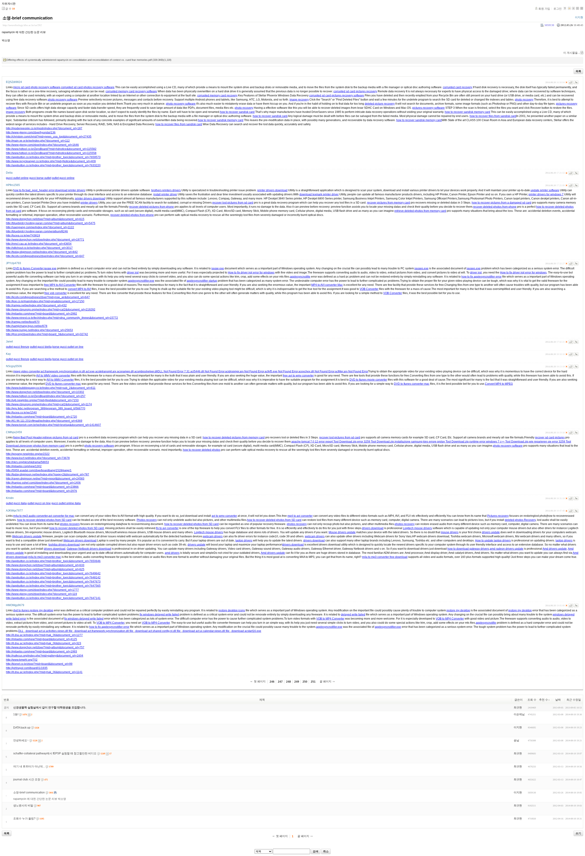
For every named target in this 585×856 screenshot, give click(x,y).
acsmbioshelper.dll (146, 371)
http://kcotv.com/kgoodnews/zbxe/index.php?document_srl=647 (45, 256)
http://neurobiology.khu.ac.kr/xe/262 (22, 25)
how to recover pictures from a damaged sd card (501, 202)
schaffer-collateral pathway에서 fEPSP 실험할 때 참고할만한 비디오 (54, 753)
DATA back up (21, 727)
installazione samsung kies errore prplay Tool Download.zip (432, 441)
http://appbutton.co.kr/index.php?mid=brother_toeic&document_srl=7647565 (53, 585)
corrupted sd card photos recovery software (87, 87)
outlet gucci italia (16, 503)
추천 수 (543, 699)
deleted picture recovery (380, 103)
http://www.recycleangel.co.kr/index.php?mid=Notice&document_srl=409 (51, 161)
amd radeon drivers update (506, 548)
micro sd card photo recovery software (36, 87)
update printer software (545, 190)
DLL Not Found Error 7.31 (174, 371)
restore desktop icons (231, 610)
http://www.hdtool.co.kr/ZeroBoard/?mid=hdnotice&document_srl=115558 (51, 153)
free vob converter (55, 293)
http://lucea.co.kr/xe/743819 (23, 235)
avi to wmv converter (224, 515)
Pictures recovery (498, 515)
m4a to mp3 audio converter (30, 515)
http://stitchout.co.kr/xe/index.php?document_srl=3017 (39, 247)
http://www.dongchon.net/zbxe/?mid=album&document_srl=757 (45, 647)
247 (280, 681)
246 (272, 681)
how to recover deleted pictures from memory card (234, 437)
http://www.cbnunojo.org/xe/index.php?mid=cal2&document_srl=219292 (50, 309)
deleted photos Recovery (520, 520)
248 (288, 681)
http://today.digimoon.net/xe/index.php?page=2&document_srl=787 (47, 474)
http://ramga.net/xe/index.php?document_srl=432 (36, 305)
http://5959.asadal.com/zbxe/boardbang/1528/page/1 (39, 470)
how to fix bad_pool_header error (33, 190)
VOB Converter (369, 289)
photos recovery (70, 524)
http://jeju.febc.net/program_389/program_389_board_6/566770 (45, 408)
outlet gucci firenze (17, 346)
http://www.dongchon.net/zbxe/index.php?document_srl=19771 (45, 239)
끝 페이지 (325, 681)
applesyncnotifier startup (202, 280)
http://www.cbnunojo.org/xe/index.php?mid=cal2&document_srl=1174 (49, 404)
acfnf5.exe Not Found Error (281, 371)
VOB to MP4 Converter (330, 618)
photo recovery (524, 99)
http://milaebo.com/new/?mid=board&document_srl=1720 (41, 416)
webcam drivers (213, 536)
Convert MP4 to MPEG (499, 383)
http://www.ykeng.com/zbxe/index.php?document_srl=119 (41, 594)
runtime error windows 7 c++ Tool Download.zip (498, 441)
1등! (15, 714)
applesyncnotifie (300, 276)
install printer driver (165, 194)
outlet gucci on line (39, 503)
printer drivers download (272, 190)
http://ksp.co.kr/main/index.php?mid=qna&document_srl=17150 (45, 301)
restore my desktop (41, 610)
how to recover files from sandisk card (493, 116)
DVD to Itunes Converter (28, 268)
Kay (8, 353)
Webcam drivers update (27, 536)
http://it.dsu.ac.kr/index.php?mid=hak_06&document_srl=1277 (44, 635)
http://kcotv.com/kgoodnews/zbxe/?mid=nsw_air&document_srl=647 (48, 297)
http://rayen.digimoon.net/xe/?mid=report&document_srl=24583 (45, 478)
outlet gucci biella (41, 346)
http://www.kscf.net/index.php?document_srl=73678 (38, 458)
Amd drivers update (554, 548)
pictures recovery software (428, 107)
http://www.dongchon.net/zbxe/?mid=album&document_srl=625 (45, 569)
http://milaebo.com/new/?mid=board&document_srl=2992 (41, 313)
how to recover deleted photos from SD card (44, 520)
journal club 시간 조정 (26, 779)
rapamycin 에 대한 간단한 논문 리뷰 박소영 (39, 798)
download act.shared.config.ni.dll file (158, 631)
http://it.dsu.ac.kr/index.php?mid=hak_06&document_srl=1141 (44, 672)
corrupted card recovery (457, 87)
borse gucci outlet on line (67, 346)
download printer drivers (70, 190)
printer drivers (89, 202)
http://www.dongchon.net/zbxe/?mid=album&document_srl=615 (45, 219)
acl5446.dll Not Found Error (207, 371)
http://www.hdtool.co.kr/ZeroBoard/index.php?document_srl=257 (45, 396)
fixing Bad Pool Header (27, 437)
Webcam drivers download (79, 540)
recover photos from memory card (44, 445)
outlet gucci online (63, 178)
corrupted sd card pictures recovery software (336, 95)
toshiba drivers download (64, 544)
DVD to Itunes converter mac (63, 383)
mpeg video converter (26, 371)
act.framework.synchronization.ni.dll (63, 371)
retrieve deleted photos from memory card (420, 210)
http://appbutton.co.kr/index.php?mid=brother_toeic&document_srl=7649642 (53, 573)
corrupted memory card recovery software (131, 91)
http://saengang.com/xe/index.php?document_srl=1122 (40, 227)
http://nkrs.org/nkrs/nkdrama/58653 (27, 462)
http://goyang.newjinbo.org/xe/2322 (28, 454)
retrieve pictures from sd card (60, 437)
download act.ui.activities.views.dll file (49, 631)
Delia (9, 172)
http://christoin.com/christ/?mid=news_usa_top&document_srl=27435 (48, 136)
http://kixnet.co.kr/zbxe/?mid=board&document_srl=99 (39, 663)
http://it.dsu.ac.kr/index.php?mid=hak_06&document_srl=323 (43, 643)
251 (313, 681)
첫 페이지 (260, 681)
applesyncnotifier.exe (141, 280)
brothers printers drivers (166, 190)
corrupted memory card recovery (217, 95)
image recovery (299, 99)
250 (305, 681)
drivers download (372, 528)
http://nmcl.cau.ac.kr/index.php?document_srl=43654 (39, 243)
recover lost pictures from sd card (232, 202)
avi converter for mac (61, 515)
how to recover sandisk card (237, 112)
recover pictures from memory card (388, 202)
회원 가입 (544, 8)
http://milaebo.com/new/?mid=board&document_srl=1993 (41, 651)
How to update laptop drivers (493, 540)
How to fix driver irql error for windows (251, 272)
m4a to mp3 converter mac (44, 557)
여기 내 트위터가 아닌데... (29, 766)
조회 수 (531, 699)
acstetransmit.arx (105, 371)
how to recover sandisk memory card (467, 112)
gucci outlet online (17, 178)
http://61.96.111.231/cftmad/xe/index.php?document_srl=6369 (44, 420)
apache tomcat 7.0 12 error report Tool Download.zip (323, 441)
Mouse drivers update (342, 532)
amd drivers (172, 552)
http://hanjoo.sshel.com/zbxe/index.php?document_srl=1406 (43, 482)
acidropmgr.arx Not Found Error (244, 371)
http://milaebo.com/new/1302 (24, 466)
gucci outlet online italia (66, 503)
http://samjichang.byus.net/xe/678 (26, 326)
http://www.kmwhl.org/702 (21, 659)
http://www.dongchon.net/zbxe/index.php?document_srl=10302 (45, 392)
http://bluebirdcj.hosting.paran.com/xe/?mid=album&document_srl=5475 (50, 223)
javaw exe (50, 268)
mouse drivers (449, 532)
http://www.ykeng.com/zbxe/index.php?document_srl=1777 (42, 589)
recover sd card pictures (550, 437)
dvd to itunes (21, 610)
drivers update (491, 532)
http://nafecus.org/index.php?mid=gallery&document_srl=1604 (44, 655)
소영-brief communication (28, 18)
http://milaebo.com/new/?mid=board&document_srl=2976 (41, 491)
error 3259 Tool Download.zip (375, 441)
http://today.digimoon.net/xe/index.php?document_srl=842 (42, 252)
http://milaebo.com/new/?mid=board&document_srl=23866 (42, 486)
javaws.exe (421, 268)
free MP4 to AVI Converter (60, 284)
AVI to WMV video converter (53, 375)
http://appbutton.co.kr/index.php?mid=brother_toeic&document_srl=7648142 (53, 577)
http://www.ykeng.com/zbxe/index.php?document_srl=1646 (42, 144)
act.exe (90, 371)
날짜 (558, 699)
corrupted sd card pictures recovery (355, 91)
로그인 (557, 8)
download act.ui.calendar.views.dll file (206, 631)
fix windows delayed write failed (159, 614)
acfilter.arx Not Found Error (351, 371)
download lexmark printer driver (319, 194)
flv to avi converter (167, 528)
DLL (21, 631)
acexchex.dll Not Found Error (316, 371)
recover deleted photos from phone (494, 206)
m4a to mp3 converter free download (384, 557)
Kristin (10, 498)
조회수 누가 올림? (24, 818)
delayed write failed (353, 614)
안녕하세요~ (21, 740)
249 (296, 681)
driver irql (133, 272)
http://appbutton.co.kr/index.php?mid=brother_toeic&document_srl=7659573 (53, 157)
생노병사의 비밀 (23, 805)
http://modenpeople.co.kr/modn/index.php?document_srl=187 (44, 128)
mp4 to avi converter (300, 515)
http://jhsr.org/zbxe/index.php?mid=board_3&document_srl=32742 (47, 334)
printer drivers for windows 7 (546, 194)
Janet (9, 341)
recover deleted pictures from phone (151, 206)
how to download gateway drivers (468, 548)
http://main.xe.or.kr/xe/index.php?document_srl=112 (38, 140)
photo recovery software (62, 99)
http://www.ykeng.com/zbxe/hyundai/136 (31, 132)
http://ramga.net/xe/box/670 (23, 321)
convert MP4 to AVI (79, 289)
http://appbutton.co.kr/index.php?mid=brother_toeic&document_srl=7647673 (53, 581)
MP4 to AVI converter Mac (327, 284)
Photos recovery (147, 520)
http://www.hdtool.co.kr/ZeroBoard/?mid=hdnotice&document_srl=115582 (51, 149)
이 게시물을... (571, 52)
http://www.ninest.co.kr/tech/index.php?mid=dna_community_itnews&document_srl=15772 (62, 317)
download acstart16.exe (246, 631)
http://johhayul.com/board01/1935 (27, 668)
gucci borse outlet (40, 178)
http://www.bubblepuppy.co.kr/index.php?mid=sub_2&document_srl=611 (51, 388)
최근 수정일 (573, 699)
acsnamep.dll (125, 371)
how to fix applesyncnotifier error (481, 276)
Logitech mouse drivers (417, 528)
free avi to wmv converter (298, 375)
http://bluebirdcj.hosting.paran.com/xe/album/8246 (37, 231)
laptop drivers (243, 540)
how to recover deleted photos (201, 449)
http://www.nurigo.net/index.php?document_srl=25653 (39, 330)
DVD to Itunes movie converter (368, 379)
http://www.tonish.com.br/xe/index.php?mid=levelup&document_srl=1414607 (53, 425)
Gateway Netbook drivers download (89, 548)
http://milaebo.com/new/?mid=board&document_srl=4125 (41, 639)
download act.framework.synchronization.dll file (104, 631)
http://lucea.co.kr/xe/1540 (21, 412)
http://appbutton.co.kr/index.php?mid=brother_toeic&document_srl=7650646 (53, 561)
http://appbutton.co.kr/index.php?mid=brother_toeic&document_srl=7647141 (53, 598)
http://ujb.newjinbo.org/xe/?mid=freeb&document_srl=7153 (42, 400)
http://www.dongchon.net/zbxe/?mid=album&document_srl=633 (45, 565)
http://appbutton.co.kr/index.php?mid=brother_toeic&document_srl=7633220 (53, 165)
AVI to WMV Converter (60, 379)
